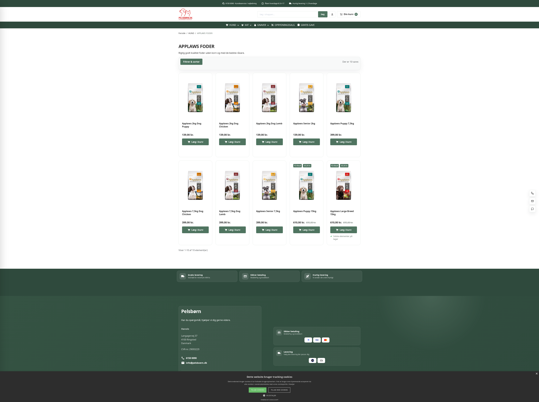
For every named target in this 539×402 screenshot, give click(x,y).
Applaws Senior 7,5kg (268, 211)
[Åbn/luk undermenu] (238, 25)
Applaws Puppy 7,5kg (342, 123)
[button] (269, 395)
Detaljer (291, 384)
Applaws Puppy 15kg (304, 211)
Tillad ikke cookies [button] (279, 390)
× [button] (536, 374)
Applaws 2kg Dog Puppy (191, 125)
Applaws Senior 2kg (304, 123)
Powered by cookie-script (269, 400)
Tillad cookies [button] (257, 390)
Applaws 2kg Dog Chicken (228, 125)
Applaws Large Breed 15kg (342, 213)
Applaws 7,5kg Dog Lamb (229, 213)
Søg (323, 14)
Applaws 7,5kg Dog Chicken (192, 213)
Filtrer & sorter (191, 61)
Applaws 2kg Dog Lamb (269, 123)
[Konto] (332, 14)
